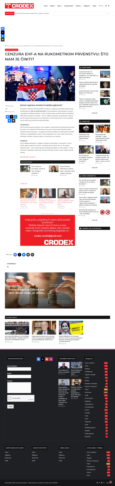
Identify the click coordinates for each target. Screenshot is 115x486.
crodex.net (23, 183)
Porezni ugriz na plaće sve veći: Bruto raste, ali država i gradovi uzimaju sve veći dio (27, 291)
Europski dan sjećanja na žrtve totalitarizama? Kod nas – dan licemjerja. (88, 211)
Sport (59, 6)
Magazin (86, 6)
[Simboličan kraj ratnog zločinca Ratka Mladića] (86, 129)
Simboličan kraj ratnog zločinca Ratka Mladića (84, 136)
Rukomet (87, 436)
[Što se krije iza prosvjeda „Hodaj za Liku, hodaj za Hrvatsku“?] (25, 168)
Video (94, 6)
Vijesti (52, 6)
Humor (87, 377)
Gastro (87, 380)
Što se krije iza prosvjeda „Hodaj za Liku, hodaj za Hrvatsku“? (87, 182)
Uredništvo (11, 264)
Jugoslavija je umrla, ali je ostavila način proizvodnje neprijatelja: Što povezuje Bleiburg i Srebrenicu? (43, 337)
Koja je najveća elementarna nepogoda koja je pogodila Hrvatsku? (88, 84)
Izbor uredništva (89, 363)
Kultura (78, 6)
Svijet (86, 395)
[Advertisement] (57, 28)
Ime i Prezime (12, 366)
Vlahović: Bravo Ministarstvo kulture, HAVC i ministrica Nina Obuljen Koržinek (88, 190)
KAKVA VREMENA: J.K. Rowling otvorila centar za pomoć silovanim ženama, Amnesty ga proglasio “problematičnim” (70, 338)
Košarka (87, 430)
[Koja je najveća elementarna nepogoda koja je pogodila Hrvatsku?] (105, 84)
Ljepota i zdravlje (90, 374)
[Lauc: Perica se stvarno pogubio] (64, 365)
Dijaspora (88, 401)
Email (9, 373)
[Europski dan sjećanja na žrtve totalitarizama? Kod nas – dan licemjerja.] (105, 212)
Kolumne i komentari (16, 46)
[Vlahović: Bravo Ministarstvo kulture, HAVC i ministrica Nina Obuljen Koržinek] (54, 168)
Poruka (10, 381)
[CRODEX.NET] (19, 5)
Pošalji (10, 406)
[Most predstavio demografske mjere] (76, 365)
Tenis (86, 424)
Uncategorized (89, 407)
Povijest (87, 413)
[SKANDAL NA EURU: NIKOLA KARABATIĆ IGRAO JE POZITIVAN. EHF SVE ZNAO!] (66, 193)
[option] (40, 290)
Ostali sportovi (89, 433)
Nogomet (88, 421)
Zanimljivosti (88, 371)
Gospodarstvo (68, 6)
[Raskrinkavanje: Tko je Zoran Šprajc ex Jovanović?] (105, 93)
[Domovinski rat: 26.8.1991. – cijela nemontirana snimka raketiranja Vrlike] (103, 129)
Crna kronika (89, 398)
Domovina (88, 392)
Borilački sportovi (90, 427)
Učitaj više (94, 113)
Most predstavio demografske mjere (76, 372)
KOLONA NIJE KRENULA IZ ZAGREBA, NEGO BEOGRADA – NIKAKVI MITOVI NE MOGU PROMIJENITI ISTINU (17, 337)
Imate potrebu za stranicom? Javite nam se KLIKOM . (43, 482)
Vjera (86, 416)
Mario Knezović (31, 157)
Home (46, 6)
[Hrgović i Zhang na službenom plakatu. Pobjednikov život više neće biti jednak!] (76, 382)
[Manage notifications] (110, 482)
